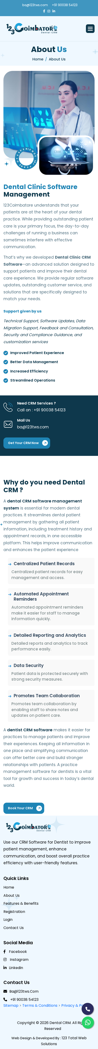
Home (8, 887)
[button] (90, 28)
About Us (11, 895)
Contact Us (13, 927)
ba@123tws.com (35, 5)
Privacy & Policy (75, 1005)
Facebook (17, 951)
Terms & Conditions (40, 1005)
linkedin (16, 967)
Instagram (18, 959)
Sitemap (10, 1005)
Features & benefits (21, 903)
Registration (14, 911)
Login (8, 919)
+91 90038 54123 (64, 5)
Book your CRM (20, 808)
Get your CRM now (23, 443)
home (37, 59)
